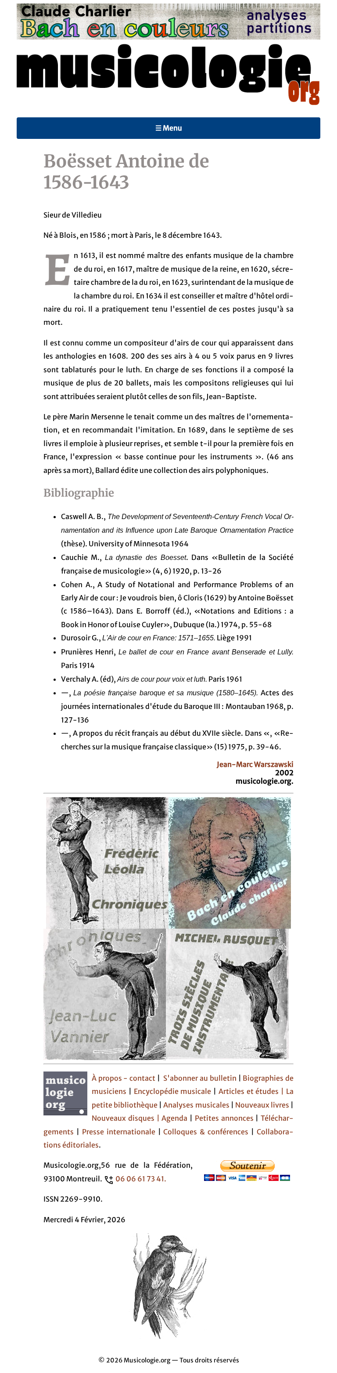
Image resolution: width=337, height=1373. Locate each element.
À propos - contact (123, 1078)
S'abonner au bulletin (199, 1078)
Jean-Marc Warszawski (255, 764)
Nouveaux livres (262, 1105)
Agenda (175, 1118)
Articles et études (249, 1091)
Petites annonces (225, 1118)
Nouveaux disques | (126, 1118)
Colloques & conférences (205, 1131)
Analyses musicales (196, 1105)
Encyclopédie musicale (173, 1091)
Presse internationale (118, 1131)
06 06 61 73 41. (140, 1178)
